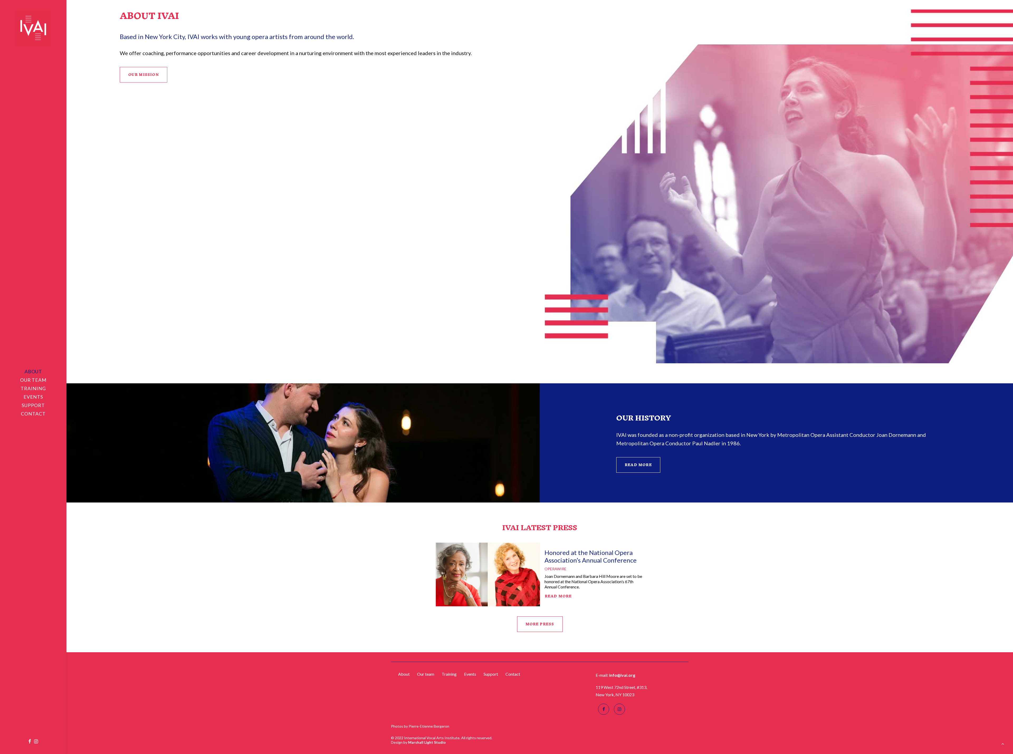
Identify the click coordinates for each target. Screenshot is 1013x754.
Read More (558, 596)
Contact (33, 414)
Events (33, 397)
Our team (33, 380)
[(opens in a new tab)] (488, 574)
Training (33, 388)
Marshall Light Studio (427, 742)
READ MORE (638, 465)
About (33, 371)
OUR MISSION (143, 75)
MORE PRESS (539, 624)
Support (33, 405)
